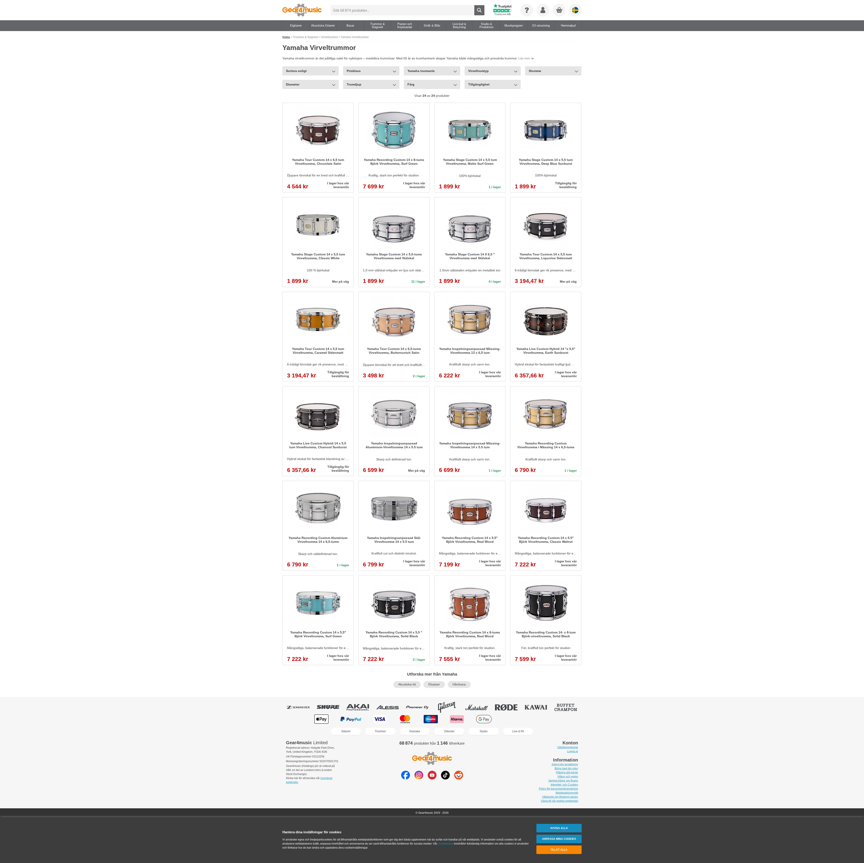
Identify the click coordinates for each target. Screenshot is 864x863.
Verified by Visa (542, 719)
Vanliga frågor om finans (563, 780)
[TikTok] (445, 778)
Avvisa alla (559, 828)
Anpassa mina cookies (559, 838)
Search (479, 10)
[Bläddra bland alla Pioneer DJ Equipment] (420, 707)
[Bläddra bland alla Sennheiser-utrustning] (301, 707)
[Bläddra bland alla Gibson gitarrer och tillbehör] (450, 707)
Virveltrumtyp (478, 71)
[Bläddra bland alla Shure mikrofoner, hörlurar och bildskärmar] (331, 707)
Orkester (449, 731)
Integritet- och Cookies (564, 784)
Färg (410, 84)
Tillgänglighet (479, 84)
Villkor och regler (567, 776)
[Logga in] (543, 10)
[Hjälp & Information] (527, 10)
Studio (484, 731)
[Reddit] (458, 778)
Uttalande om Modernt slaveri (560, 796)
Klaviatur (415, 731)
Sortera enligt (296, 71)
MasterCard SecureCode (513, 719)
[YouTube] (432, 778)
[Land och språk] (575, 10)
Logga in (572, 751)
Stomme (535, 71)
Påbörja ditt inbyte (567, 772)
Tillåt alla (559, 849)
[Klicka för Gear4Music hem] (302, 10)
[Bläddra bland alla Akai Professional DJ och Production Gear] (361, 707)
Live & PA (518, 731)
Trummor (380, 731)
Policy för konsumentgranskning (558, 788)
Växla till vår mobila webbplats (559, 800)
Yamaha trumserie (421, 71)
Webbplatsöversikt (567, 792)
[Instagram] (418, 778)
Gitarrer (346, 731)
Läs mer (524, 58)
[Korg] (559, 10)
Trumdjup (354, 84)
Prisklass (354, 71)
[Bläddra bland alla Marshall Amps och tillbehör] (480, 707)
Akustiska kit (407, 684)
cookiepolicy (445, 843)
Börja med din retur (566, 768)
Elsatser (434, 684)
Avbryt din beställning (565, 764)
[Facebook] (405, 778)
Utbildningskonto (567, 747)
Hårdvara (459, 684)
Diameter (292, 84)
